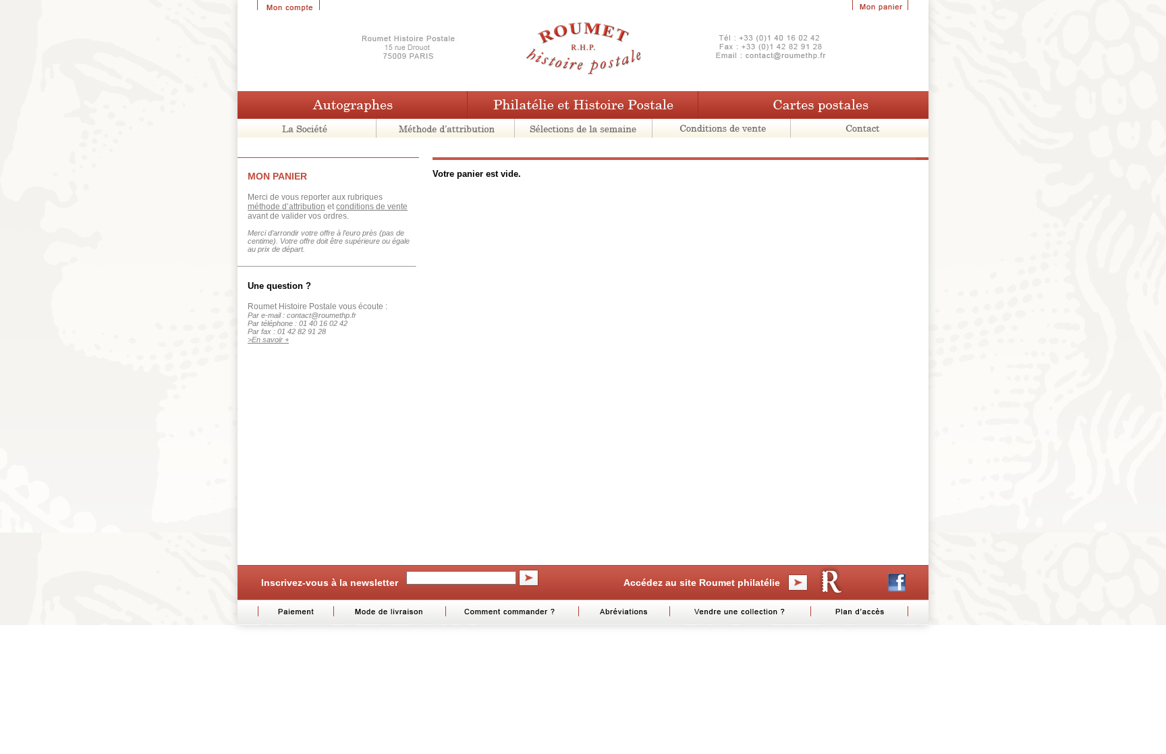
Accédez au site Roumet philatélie (701, 582)
